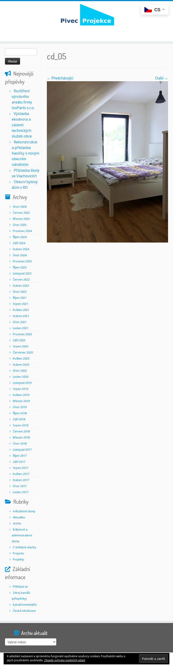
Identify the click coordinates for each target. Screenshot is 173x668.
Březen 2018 (21, 437)
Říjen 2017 (20, 456)
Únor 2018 (20, 443)
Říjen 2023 (20, 267)
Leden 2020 (20, 377)
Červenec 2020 (23, 352)
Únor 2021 (20, 322)
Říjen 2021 (20, 298)
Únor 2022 (20, 292)
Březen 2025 (21, 219)
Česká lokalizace (24, 611)
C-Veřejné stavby (24, 547)
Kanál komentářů (24, 605)
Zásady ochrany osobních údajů (64, 660)
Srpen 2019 (20, 389)
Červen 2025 (21, 213)
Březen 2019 (21, 401)
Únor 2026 (20, 207)
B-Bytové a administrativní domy (22, 535)
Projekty (18, 559)
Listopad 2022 (22, 273)
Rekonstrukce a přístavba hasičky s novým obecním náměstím (25, 153)
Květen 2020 (21, 358)
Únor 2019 (20, 407)
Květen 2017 (21, 474)
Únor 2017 (20, 486)
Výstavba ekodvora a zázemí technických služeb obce (22, 125)
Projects (18, 553)
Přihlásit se (20, 587)
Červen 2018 (21, 431)
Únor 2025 (20, 225)
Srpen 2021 (20, 304)
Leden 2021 (20, 328)
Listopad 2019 (22, 383)
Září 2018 (19, 419)
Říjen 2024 (20, 237)
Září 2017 (19, 462)
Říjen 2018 (20, 413)
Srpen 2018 (20, 425)
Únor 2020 (20, 371)
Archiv (17, 523)
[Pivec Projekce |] (86, 14)
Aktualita (19, 517)
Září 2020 (19, 340)
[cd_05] (107, 161)
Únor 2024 (20, 255)
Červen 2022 (21, 279)
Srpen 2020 (20, 346)
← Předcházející (60, 78)
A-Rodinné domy (24, 511)
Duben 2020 (21, 364)
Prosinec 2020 (22, 334)
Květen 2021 (21, 310)
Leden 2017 (20, 492)
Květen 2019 (21, 395)
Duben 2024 (21, 249)
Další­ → (161, 78)
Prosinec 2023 (22, 261)
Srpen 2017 (20, 468)
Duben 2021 (21, 316)
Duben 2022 (21, 285)
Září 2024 (19, 243)
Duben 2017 (21, 480)
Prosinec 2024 (22, 231)
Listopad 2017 (22, 450)
